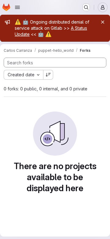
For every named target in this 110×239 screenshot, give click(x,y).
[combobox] (23, 75)
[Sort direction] (48, 75)
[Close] (102, 22)
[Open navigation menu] (17, 7)
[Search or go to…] (86, 7)
